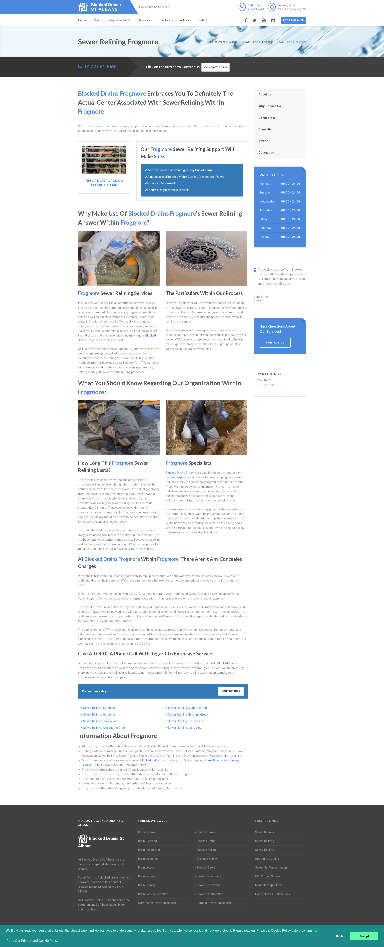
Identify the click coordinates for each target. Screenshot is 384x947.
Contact (202, 20)
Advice (185, 20)
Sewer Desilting (265, 850)
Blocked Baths (149, 760)
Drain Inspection (148, 859)
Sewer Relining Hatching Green (188, 714)
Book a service (293, 20)
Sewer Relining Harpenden (100, 714)
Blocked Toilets (92, 765)
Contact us (266, 152)
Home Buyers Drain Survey (221, 760)
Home (82, 20)
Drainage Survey (207, 859)
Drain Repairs (146, 876)
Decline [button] (341, 936)
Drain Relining (147, 885)
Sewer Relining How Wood (100, 721)
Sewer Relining (264, 841)
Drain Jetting (146, 867)
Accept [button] (364, 936)
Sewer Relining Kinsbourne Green (104, 728)
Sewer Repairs (264, 832)
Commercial (267, 118)
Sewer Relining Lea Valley (184, 728)
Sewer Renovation (208, 885)
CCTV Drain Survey (267, 876)
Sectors (165, 20)
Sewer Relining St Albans (99, 708)
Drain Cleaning (147, 841)
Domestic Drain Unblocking (214, 903)
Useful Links (267, 820)
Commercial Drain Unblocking (157, 903)
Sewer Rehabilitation (210, 894)
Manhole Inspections (269, 885)
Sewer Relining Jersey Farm (186, 721)
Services (144, 20)
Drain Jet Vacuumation (153, 894)
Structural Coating (267, 859)
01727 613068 (256, 8)
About (97, 20)
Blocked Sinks (206, 832)
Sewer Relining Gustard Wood (187, 708)
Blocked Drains (148, 832)
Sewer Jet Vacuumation (271, 867)
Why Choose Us (120, 20)
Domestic (265, 129)
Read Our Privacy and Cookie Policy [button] (32, 940)
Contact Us (229, 691)
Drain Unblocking (149, 850)
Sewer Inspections (209, 876)
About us (264, 94)
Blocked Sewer (206, 867)
